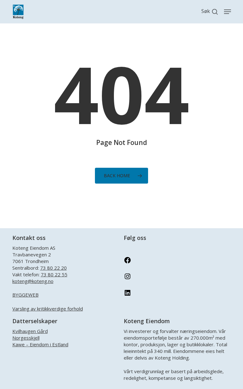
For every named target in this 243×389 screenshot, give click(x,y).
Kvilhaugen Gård (30, 331)
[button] (227, 12)
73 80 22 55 (54, 274)
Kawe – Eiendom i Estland (40, 344)
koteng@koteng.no (32, 281)
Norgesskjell (26, 338)
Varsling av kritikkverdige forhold (47, 308)
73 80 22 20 (53, 268)
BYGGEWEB (25, 295)
